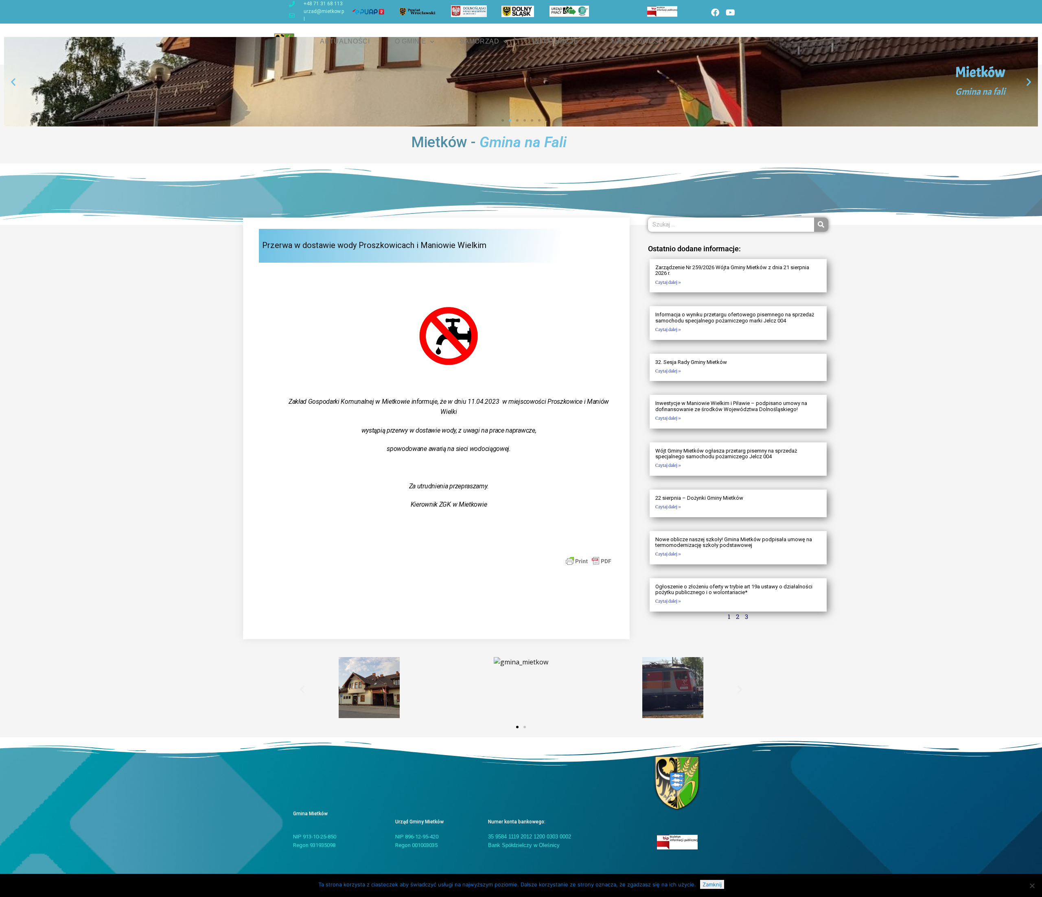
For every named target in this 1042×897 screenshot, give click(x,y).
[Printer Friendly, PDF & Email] (588, 560)
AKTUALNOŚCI (345, 41)
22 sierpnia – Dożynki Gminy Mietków (699, 498)
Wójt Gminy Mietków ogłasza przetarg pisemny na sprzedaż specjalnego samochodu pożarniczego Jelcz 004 (726, 453)
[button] (13, 82)
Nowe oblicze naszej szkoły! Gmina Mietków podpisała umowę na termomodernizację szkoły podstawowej (733, 542)
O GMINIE (411, 41)
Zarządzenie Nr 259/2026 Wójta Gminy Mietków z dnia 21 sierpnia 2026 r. (732, 270)
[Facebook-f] (715, 12)
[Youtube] (730, 12)
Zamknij (712, 884)
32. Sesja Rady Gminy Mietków (691, 362)
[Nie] (1032, 886)
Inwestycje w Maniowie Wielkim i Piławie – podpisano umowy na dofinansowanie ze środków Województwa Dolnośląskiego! (731, 406)
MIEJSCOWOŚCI (638, 41)
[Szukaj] (821, 225)
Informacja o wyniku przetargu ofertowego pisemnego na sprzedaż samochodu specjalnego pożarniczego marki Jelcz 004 (734, 317)
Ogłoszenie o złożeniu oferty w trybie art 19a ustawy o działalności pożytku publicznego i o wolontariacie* (733, 589)
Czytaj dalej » (668, 282)
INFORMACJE (555, 41)
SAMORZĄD (479, 41)
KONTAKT (707, 41)
